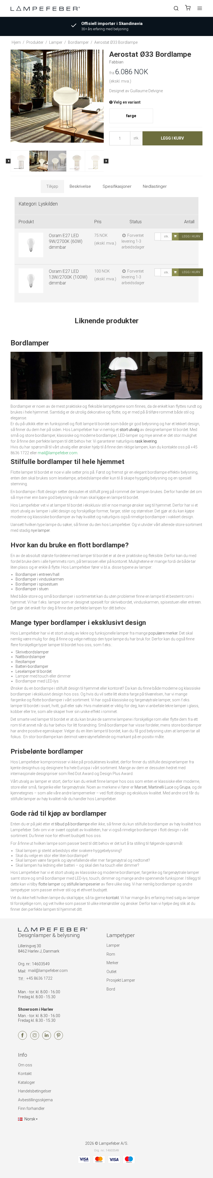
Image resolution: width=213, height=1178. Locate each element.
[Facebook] (22, 1038)
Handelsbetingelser (34, 1091)
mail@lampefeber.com (48, 970)
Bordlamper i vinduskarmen (40, 579)
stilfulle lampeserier (83, 884)
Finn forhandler (31, 1108)
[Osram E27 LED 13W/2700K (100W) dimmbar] (31, 280)
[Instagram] (34, 1038)
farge (131, 116)
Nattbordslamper (30, 657)
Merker (112, 963)
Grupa (184, 787)
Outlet (111, 971)
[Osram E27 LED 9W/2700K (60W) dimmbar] (31, 245)
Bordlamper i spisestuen (37, 584)
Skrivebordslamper (32, 652)
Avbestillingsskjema (35, 1100)
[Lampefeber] (45, 8)
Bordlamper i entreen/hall (37, 574)
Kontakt (25, 1073)
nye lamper (40, 530)
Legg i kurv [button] (172, 138)
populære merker (163, 633)
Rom (110, 954)
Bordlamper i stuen (32, 589)
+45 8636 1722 (39, 978)
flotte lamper (49, 884)
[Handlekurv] (188, 8)
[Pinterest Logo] (58, 1038)
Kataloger (26, 1082)
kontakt (112, 897)
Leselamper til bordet (34, 671)
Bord (110, 989)
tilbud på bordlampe (72, 824)
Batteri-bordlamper (32, 666)
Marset (141, 787)
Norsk (29, 1119)
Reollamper (26, 661)
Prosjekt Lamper (120, 980)
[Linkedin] (46, 1038)
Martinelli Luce (160, 787)
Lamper (113, 945)
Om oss (25, 1065)
